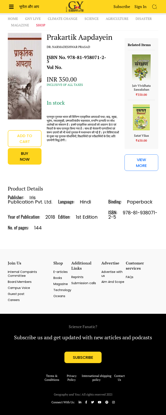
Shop (40, 25)
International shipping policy (96, 378)
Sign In (140, 6)
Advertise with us (112, 274)
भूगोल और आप (29, 6)
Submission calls (83, 283)
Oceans (59, 296)
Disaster (144, 18)
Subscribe (121, 6)
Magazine (20, 25)
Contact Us (119, 378)
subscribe (83, 357)
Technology (62, 290)
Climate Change (62, 18)
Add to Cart (24, 138)
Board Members (20, 282)
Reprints (77, 277)
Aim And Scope (112, 282)
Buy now (25, 156)
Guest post (16, 294)
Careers (14, 300)
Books (57, 278)
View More (141, 162)
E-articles (60, 272)
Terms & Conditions (52, 378)
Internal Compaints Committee (22, 274)
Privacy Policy (72, 378)
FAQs (129, 277)
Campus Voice (19, 288)
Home (13, 18)
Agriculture (117, 18)
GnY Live (33, 18)
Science (92, 18)
